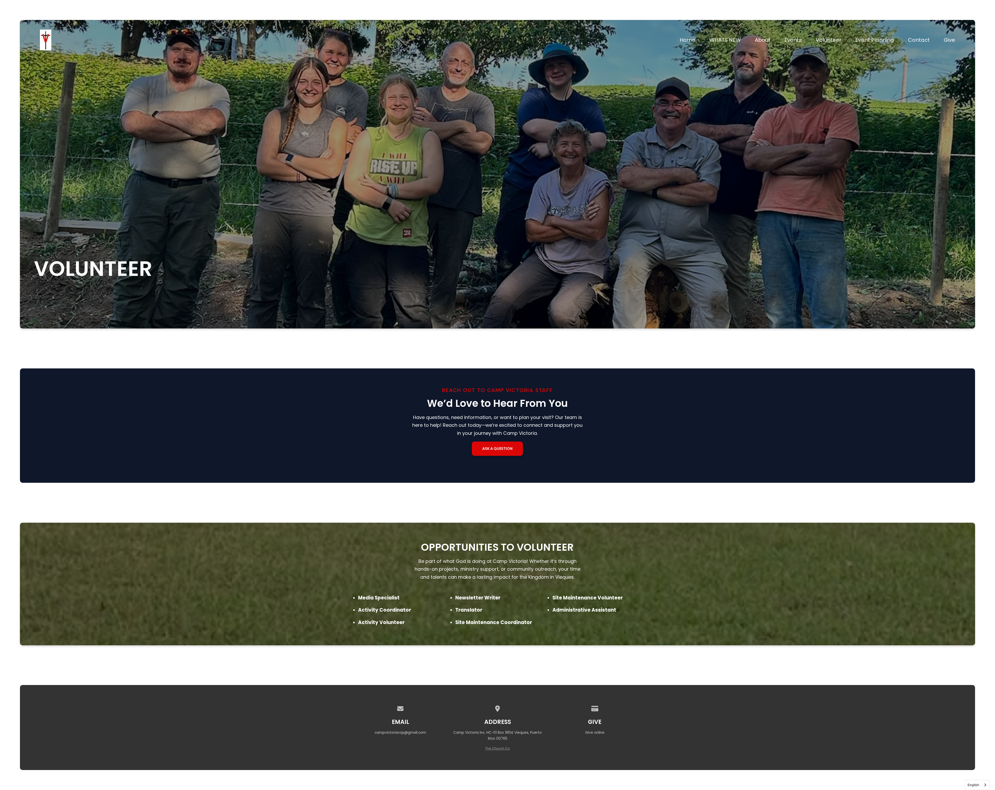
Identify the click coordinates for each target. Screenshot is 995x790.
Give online (595, 732)
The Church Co (497, 748)
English (973, 784)
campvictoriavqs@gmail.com (400, 732)
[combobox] (977, 785)
